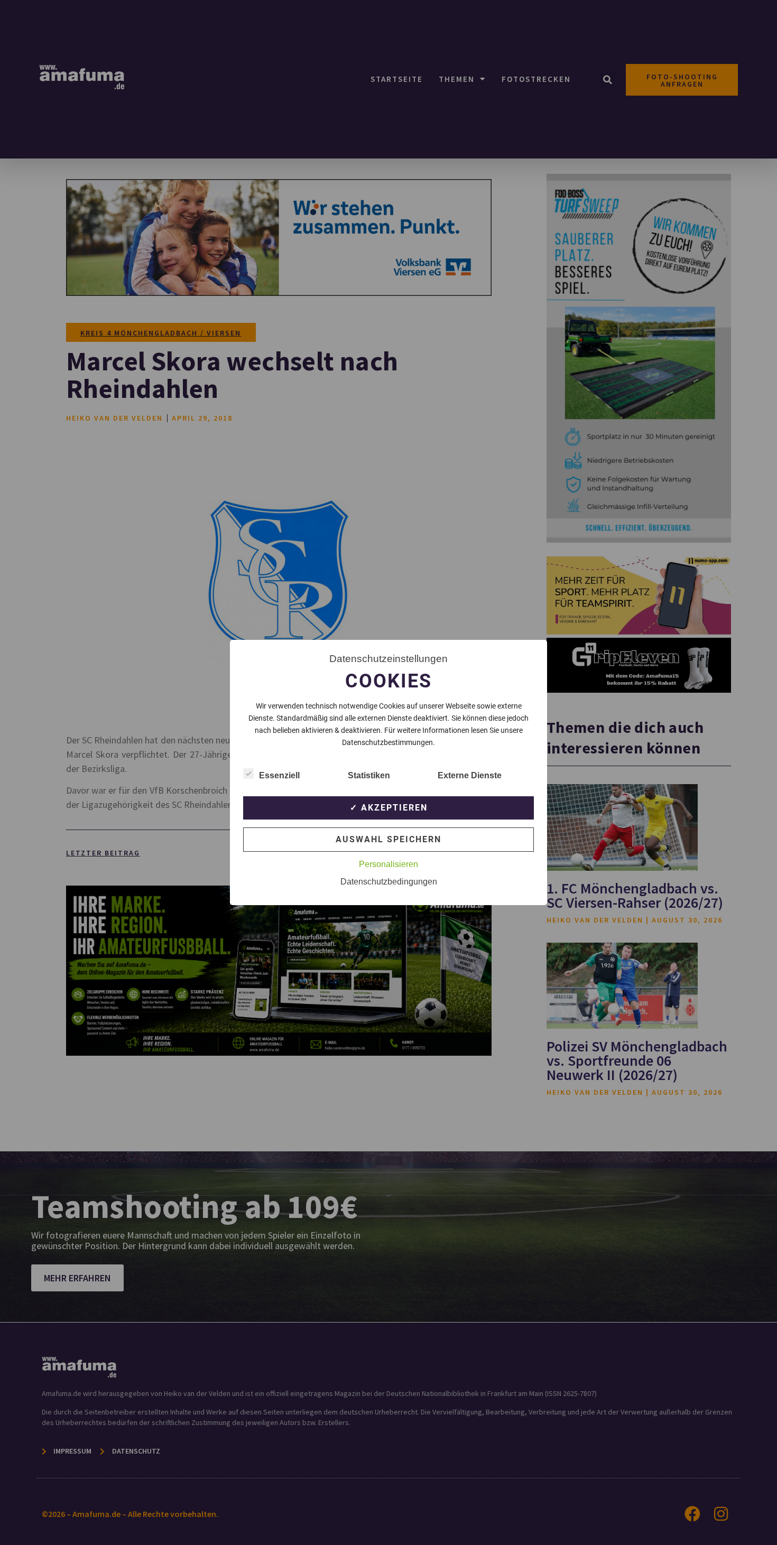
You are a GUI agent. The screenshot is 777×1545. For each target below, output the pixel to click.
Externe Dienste (470, 775)
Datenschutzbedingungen (388, 881)
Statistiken (369, 775)
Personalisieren (388, 864)
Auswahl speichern (388, 839)
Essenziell (279, 775)
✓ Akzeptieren (389, 808)
